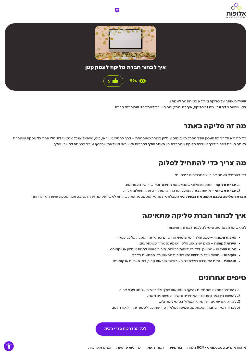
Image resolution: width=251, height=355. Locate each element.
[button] (9, 346)
